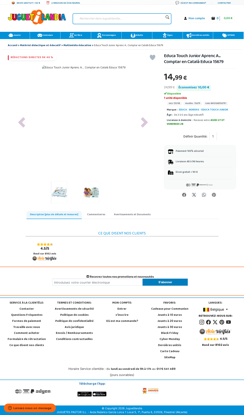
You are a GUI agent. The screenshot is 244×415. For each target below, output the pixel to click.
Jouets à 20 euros (169, 321)
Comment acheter (26, 333)
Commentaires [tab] (96, 214)
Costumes (47, 35)
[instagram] (202, 322)
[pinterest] (222, 322)
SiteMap (169, 358)
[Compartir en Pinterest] (214, 195)
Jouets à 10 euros (170, 315)
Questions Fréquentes (27, 315)
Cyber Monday (170, 339)
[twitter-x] (215, 322)
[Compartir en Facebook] (184, 195)
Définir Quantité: (195, 136)
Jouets (17, 35)
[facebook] (209, 322)
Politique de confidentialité (74, 321)
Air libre (78, 35)
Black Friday (169, 333)
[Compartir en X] (194, 195)
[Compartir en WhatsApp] (204, 195)
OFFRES (231, 35)
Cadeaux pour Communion (169, 309)
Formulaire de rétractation (27, 339)
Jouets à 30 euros (169, 327)
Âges (170, 35)
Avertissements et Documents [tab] (132, 214)
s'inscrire (122, 315)
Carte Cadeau (169, 352)
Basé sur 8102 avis (44, 251)
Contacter (26, 309)
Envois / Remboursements (74, 333)
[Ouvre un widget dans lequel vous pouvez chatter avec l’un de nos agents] (30, 408)
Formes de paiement (26, 321)
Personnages (109, 35)
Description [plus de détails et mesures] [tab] (54, 214)
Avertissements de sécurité (74, 309)
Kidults (139, 35)
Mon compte (197, 19)
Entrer (122, 309)
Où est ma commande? (122, 321)
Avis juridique (74, 327)
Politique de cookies (74, 315)
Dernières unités (200, 35)
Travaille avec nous (26, 327)
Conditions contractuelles (74, 339)
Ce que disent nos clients (26, 345)
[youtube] (229, 322)
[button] (21, 122)
